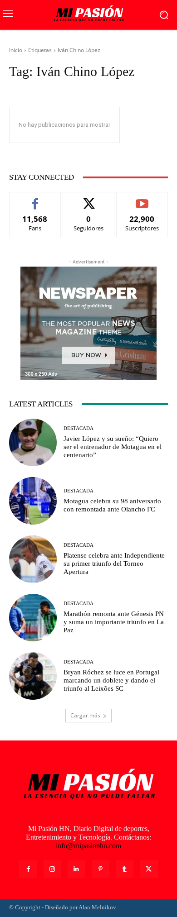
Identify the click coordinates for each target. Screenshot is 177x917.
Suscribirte (142, 199)
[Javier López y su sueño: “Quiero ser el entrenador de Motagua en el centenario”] (33, 442)
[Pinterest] (100, 869)
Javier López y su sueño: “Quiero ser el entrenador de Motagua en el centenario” (113, 446)
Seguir (89, 199)
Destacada (78, 428)
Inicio (15, 50)
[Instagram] (52, 869)
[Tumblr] (124, 869)
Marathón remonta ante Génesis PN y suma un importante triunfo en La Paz (114, 622)
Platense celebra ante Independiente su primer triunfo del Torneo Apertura (114, 563)
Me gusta (35, 199)
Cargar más (85, 715)
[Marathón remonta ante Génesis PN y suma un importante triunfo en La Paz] (33, 617)
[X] (148, 869)
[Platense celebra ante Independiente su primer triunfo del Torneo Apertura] (33, 559)
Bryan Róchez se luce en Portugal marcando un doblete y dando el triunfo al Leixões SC (111, 680)
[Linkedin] (76, 869)
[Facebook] (28, 869)
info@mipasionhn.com (88, 846)
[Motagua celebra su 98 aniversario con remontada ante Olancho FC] (33, 501)
